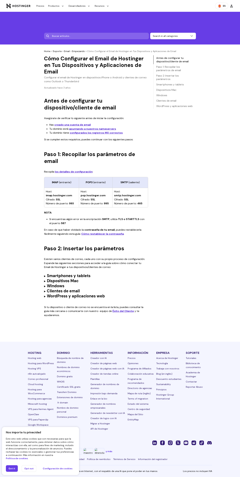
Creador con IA (98, 358)
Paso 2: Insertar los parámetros (167, 77)
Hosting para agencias (40, 398)
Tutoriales (191, 358)
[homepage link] (19, 5)
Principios (161, 389)
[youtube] (186, 442)
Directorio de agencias (140, 388)
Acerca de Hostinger (167, 358)
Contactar (191, 381)
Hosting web (34, 358)
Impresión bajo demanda (103, 393)
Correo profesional (38, 379)
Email (67, 51)
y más (109, 451)
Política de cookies (17, 458)
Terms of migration (138, 398)
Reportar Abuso (194, 386)
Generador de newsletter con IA (107, 413)
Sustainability (163, 384)
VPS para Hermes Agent (41, 409)
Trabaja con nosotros (167, 368)
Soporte (57, 51)
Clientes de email (166, 100)
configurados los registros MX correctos (96, 132)
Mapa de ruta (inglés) (139, 393)
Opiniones (133, 363)
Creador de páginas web (103, 363)
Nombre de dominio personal (68, 409)
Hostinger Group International (165, 396)
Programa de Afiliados (139, 368)
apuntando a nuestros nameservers (92, 129)
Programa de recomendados (136, 381)
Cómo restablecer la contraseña (102, 234)
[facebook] (162, 442)
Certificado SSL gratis (68, 386)
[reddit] (193, 442)
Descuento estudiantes (168, 379)
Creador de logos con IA (103, 418)
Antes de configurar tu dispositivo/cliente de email (172, 59)
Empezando (78, 51)
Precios (40, 5)
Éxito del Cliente (123, 311)
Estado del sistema (138, 403)
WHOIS (60, 381)
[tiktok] (201, 442)
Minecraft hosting (37, 403)
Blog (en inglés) (164, 373)
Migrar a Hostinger (100, 423)
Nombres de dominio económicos (68, 369)
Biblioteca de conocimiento (193, 365)
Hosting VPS (34, 368)
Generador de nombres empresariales (103, 405)
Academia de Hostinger (193, 374)
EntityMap (133, 419)
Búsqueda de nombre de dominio (70, 360)
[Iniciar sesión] (231, 6)
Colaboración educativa (140, 373)
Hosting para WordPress (41, 363)
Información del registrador (153, 459)
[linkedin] (154, 442)
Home (47, 51)
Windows (161, 95)
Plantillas (95, 379)
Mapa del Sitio (135, 414)
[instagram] (170, 442)
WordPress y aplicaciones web (174, 106)
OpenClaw (33, 414)
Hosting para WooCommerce (36, 391)
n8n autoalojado (37, 373)
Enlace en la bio (98, 398)
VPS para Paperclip (38, 419)
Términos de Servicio (124, 459)
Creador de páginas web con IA (107, 368)
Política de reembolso (99, 459)
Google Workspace (38, 424)
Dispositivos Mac (166, 90)
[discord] (209, 442)
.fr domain (62, 402)
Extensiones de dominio (70, 397)
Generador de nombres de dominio (104, 386)
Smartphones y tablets (170, 84)
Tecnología (162, 363)
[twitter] (178, 442)
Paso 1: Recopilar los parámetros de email (168, 68)
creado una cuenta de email (72, 124)
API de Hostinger (99, 428)
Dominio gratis (65, 376)
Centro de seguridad (139, 409)
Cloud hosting (35, 384)
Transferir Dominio (67, 392)
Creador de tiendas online (104, 373)
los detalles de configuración (74, 171)
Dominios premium (67, 416)
